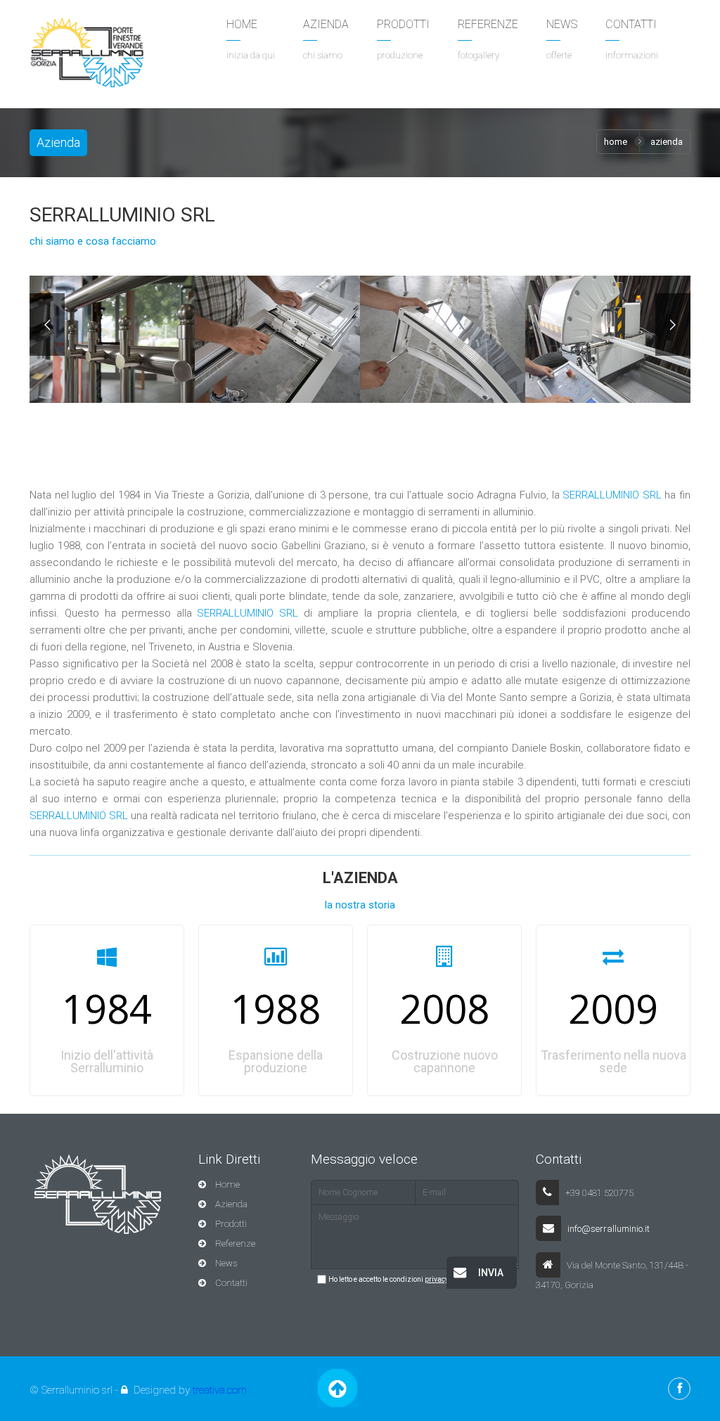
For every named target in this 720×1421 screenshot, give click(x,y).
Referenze (234, 1243)
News (225, 1263)
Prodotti (230, 1223)
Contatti (230, 1282)
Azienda (230, 1204)
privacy (436, 1279)
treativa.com (220, 1390)
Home (615, 141)
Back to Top (337, 1387)
